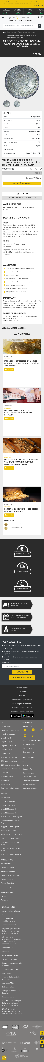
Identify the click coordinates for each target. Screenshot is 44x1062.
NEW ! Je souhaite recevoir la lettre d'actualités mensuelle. (22, 647)
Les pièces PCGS (8, 983)
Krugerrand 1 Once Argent (11, 834)
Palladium (5, 900)
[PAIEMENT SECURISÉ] (22, 586)
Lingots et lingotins (8, 734)
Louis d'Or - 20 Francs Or (10, 769)
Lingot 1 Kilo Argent (8, 805)
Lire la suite (9, 369)
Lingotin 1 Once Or (8, 746)
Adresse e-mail (7, 662)
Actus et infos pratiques (11, 911)
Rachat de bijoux (29, 777)
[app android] (28, 716)
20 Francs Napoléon (9, 757)
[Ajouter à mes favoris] (36, 54)
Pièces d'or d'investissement (12, 730)
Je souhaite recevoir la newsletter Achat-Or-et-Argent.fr (22, 652)
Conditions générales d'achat (22, 708)
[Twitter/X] (41, 729)
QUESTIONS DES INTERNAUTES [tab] (22, 198)
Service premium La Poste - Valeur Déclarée (20, 316)
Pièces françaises (7, 867)
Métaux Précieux (29, 784)
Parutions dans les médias (33, 740)
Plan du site (27, 748)
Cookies (22, 695)
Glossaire (5, 915)
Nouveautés (5, 726)
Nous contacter (29, 752)
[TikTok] (33, 735)
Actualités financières (31, 781)
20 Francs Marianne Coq (10, 765)
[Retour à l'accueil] (20, 18)
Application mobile (9, 925)
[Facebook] (25, 729)
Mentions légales (22, 687)
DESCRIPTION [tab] (22, 194)
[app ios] (16, 715)
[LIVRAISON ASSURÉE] (22, 568)
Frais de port (6, 973)
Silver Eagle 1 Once (8, 830)
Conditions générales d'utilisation (22, 712)
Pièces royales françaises (26, 32)
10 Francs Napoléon (9, 761)
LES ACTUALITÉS (22, 333)
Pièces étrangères (8, 871)
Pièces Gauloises (7, 883)
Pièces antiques (7, 887)
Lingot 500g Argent (8, 809)
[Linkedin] (25, 735)
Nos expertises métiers (10, 955)
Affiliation (5, 951)
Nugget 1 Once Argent (10, 827)
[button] (38, 17)
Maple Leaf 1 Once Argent (11, 817)
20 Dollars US (6, 773)
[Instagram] (33, 729)
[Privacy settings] (4, 1057)
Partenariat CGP (8, 948)
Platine (4, 896)
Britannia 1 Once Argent (10, 838)
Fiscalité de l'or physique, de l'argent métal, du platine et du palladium (11, 1003)
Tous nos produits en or (10, 788)
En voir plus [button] (38, 5)
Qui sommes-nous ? (30, 744)
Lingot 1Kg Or (6, 738)
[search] (39, 26)
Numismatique (11, 32)
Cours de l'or (27, 769)
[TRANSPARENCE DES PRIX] (22, 551)
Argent (25, 765)
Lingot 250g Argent (8, 813)
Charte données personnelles (22, 699)
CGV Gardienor (22, 691)
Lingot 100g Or (6, 742)
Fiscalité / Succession (31, 788)
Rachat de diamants (10, 959)
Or (23, 761)
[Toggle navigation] (3, 18)
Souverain (5, 780)
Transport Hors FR (9, 319)
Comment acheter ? (10, 997)
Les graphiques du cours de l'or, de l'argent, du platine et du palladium (11, 931)
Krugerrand (5, 784)
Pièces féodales (7, 879)
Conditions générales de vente (22, 704)
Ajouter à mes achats (22, 183)
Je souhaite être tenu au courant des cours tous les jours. (22, 658)
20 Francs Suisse (7, 776)
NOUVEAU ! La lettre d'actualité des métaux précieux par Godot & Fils (12, 1011)
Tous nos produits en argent (12, 854)
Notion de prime (8, 987)
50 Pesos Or (5, 753)
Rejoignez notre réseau (10, 969)
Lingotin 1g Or (6, 749)
